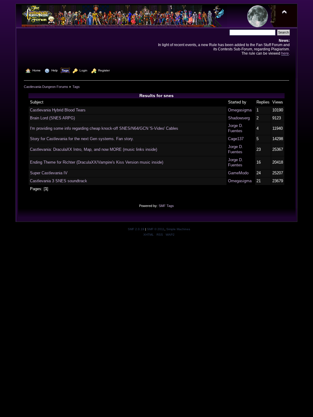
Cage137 (236, 138)
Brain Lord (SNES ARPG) (52, 118)
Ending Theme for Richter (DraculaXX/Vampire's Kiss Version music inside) (96, 162)
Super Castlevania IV (49, 173)
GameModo (238, 173)
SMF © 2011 (155, 229)
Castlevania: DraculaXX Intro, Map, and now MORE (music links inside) (93, 149)
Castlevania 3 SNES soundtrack (58, 181)
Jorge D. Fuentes (235, 128)
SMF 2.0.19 (136, 229)
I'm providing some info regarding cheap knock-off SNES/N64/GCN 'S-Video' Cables (104, 128)
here (285, 53)
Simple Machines (178, 229)
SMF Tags (166, 206)
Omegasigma (240, 110)
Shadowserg (239, 118)
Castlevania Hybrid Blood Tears (58, 110)
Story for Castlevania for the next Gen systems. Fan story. (82, 138)
